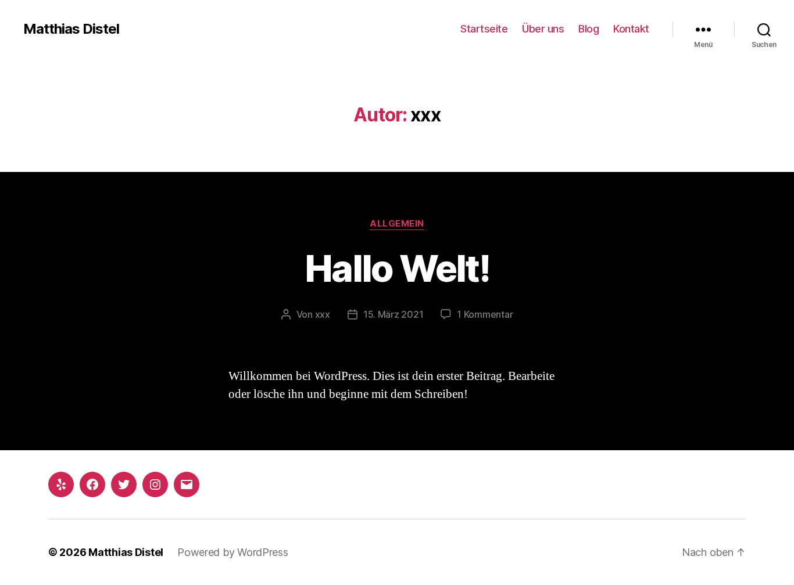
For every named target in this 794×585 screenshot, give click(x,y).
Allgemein (397, 223)
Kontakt (631, 29)
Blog (588, 29)
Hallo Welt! (397, 268)
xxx (322, 314)
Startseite (483, 29)
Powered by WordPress (232, 552)
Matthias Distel (71, 29)
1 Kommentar (485, 314)
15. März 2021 (393, 314)
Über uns (543, 29)
